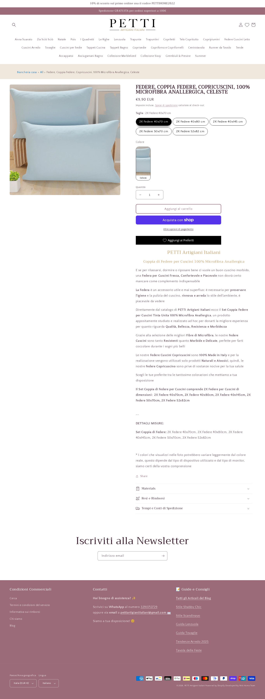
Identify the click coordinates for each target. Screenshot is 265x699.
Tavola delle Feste (189, 650)
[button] (14, 25)
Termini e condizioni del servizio (30, 605)
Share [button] (144, 476)
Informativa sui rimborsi (25, 612)
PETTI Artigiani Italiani (194, 686)
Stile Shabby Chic (188, 607)
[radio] (154, 122)
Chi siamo (16, 618)
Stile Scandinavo (188, 615)
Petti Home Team (247, 686)
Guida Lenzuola (187, 624)
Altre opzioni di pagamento (178, 229)
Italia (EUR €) (21, 683)
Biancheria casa (27, 72)
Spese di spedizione (166, 105)
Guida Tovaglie (186, 633)
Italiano (47, 683)
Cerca (13, 598)
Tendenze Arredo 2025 (192, 641)
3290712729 (149, 607)
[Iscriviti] (163, 555)
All (41, 72)
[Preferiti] (247, 25)
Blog (12, 625)
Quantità (140, 187)
